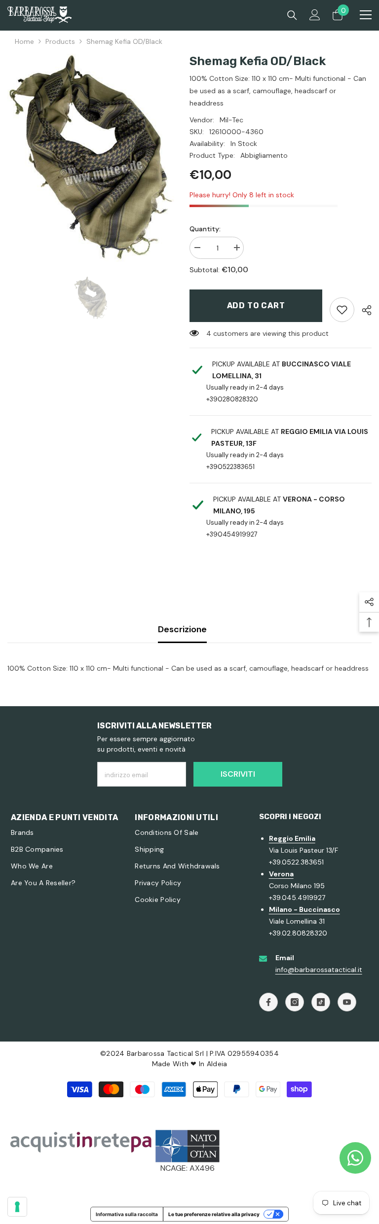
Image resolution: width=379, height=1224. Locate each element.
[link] (342, 309)
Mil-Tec (231, 119)
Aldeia (217, 1063)
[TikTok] (320, 1002)
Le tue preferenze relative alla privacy (214, 1214)
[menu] (366, 15)
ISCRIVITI (238, 774)
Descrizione (182, 629)
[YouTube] (347, 1002)
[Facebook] (268, 1002)
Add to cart (256, 305)
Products (60, 41)
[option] (91, 158)
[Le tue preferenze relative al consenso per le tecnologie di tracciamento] (17, 1206)
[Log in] (314, 14)
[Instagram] (294, 1002)
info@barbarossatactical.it (318, 969)
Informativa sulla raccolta (127, 1214)
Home (24, 41)
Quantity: (205, 228)
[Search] (292, 15)
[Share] (363, 310)
